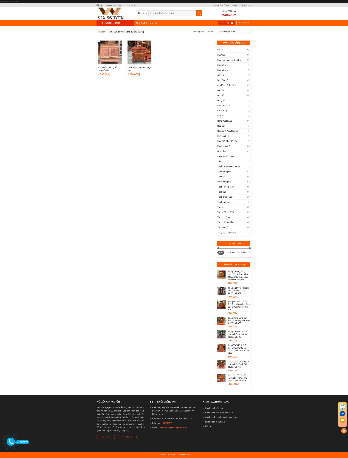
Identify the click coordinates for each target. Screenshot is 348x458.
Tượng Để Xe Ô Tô (225, 212)
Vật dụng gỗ (222, 227)
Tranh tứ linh (223, 202)
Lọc (220, 252)
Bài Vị (220, 50)
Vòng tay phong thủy (226, 232)
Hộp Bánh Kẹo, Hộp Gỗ (227, 131)
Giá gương (222, 110)
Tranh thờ (221, 192)
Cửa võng (221, 75)
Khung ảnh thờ (223, 146)
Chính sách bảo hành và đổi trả (219, 412)
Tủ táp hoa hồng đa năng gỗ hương (139, 68)
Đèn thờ (220, 90)
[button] (226, 23)
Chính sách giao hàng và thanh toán (221, 417)
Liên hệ (153, 23)
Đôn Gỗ (220, 95)
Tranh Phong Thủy (225, 187)
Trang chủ (141, 23)
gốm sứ (220, 116)
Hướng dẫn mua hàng (215, 422)
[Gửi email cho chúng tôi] (250, 5)
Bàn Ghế (221, 55)
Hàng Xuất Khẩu (224, 121)
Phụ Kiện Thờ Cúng (225, 156)
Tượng (220, 207)
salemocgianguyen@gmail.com (173, 427)
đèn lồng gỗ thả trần (226, 85)
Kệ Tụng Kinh (223, 136)
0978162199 (168, 423)
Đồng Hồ (221, 100)
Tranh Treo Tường (225, 197)
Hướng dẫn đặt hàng (240, 5)
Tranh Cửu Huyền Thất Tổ (228, 166)
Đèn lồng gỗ (222, 80)
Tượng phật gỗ (224, 217)
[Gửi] (199, 13)
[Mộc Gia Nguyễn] (114, 13)
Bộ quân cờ (222, 70)
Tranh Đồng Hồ (224, 171)
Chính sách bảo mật (221, 5)
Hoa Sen (221, 126)
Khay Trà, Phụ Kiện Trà (227, 141)
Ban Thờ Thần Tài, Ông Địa (229, 60)
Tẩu (219, 161)
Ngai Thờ (221, 151)
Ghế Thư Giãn (223, 105)
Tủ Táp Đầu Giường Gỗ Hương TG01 (107, 68)
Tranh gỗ (221, 176)
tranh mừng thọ (224, 181)
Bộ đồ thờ (221, 65)
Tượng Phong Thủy (225, 222)
